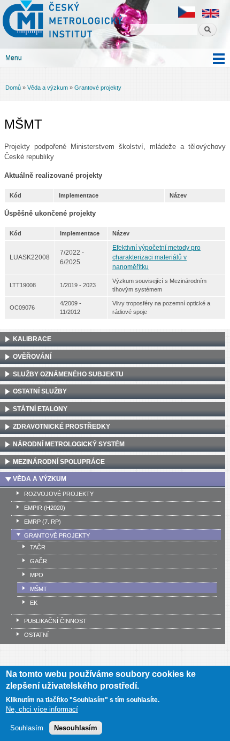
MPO (36, 575)
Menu (13, 57)
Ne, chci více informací (42, 709)
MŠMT (38, 589)
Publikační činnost (55, 621)
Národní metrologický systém (69, 444)
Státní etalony (40, 409)
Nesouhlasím (75, 728)
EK (33, 603)
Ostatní (36, 635)
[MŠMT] (186, 16)
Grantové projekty (97, 87)
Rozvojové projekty (59, 494)
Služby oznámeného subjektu (68, 374)
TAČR (37, 547)
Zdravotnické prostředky (61, 426)
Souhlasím (26, 728)
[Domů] (61, 20)
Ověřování (32, 356)
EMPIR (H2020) (44, 507)
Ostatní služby (40, 391)
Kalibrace (32, 339)
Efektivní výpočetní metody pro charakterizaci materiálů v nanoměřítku (156, 257)
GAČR (38, 561)
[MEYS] (210, 16)
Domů (13, 87)
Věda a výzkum (47, 87)
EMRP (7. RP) (42, 521)
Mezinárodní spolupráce (59, 462)
